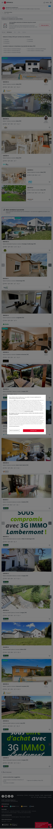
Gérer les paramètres (14, 430)
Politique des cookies (28, 411)
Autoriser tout (33, 430)
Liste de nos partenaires (14, 426)
